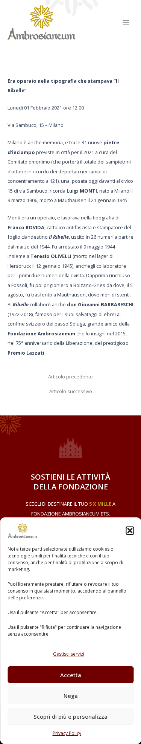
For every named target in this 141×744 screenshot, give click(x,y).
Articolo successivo (70, 391)
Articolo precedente (70, 376)
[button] (129, 530)
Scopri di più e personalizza (70, 716)
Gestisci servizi (68, 654)
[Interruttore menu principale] (126, 22)
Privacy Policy (67, 733)
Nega (71, 695)
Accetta (70, 675)
